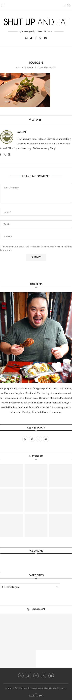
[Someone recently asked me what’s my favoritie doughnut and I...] (27, 623)
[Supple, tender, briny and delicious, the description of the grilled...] (36, 475)
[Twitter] (40, 38)
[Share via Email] (40, 119)
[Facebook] (36, 38)
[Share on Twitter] (33, 119)
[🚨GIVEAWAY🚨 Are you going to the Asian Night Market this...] (27, 641)
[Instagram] (26, 38)
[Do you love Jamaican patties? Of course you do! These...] (36, 525)
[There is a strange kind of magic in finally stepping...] (45, 623)
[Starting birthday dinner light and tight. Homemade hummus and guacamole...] (9, 641)
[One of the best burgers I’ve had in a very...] (27, 659)
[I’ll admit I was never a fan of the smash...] (45, 641)
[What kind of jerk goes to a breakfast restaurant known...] (9, 623)
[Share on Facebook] (30, 119)
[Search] (68, 5)
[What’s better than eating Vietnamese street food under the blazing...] (36, 500)
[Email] (45, 38)
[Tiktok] (31, 38)
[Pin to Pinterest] (37, 119)
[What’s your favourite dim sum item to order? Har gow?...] (9, 659)
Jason (30, 67)
